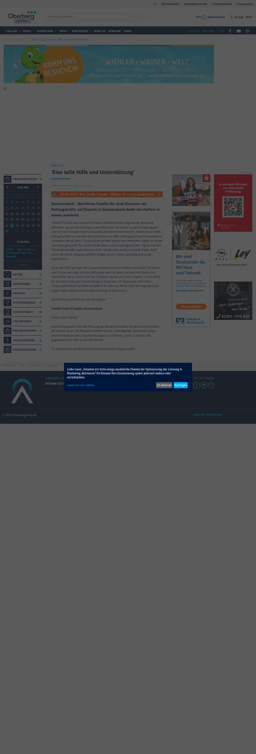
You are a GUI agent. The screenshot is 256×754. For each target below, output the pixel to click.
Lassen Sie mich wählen (80, 384)
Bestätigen (181, 384)
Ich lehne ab (164, 384)
